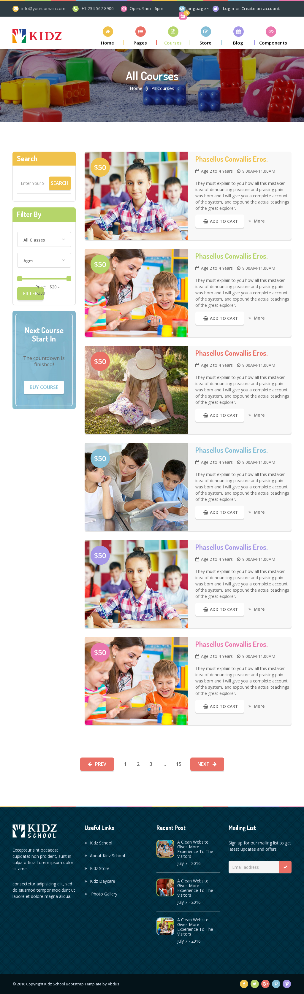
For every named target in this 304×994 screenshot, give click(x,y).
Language (195, 8)
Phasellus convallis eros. (231, 159)
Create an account (260, 8)
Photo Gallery (103, 894)
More (259, 221)
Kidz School (101, 843)
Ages (28, 260)
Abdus (113, 984)
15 (178, 764)
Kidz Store (100, 868)
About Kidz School (107, 855)
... (164, 764)
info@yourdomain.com (43, 8)
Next (203, 764)
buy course (44, 387)
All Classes (34, 240)
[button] (107, 36)
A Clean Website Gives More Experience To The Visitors (195, 849)
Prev (100, 764)
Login (228, 8)
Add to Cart (224, 221)
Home (136, 88)
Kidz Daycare (102, 881)
